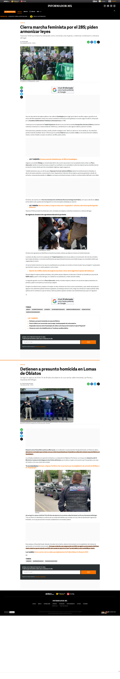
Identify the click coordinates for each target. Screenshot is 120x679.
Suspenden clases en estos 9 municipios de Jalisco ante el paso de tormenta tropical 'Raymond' (57, 325)
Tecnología (61, 603)
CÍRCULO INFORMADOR (39, 16)
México (26, 11)
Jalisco (19, 11)
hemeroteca (55, 605)
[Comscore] (112, 611)
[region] (60, 676)
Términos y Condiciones (40, 346)
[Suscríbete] (111, 1)
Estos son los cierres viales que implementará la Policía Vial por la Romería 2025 (61, 552)
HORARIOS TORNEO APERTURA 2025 (17, 16)
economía (85, 603)
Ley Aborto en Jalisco (37, 309)
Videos (33, 11)
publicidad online (64, 605)
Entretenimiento (71, 603)
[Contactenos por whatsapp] (114, 5)
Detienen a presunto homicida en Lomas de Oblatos (44, 321)
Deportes (55, 603)
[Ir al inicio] (21, 6)
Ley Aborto (47, 309)
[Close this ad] (119, 671)
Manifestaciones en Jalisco (73, 309)
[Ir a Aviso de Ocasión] (50, 592)
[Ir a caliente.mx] (95, 1)
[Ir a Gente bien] (70, 592)
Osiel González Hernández (27, 383)
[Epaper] (102, 1)
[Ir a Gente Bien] (22, 0)
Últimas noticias (10, 11)
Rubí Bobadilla (25, 41)
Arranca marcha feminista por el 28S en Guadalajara (58, 159)
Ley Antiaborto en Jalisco (58, 309)
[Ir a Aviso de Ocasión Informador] (6, 0)
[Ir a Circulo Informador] (14, 0)
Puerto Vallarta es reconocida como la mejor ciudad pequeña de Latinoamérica (52, 323)
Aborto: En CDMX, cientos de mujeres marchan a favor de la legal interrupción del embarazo (61, 270)
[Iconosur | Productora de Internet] (6, 611)
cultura (79, 603)
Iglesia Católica (86, 309)
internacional (47, 603)
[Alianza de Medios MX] (104, 611)
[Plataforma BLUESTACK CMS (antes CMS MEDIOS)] (12, 611)
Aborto (28, 309)
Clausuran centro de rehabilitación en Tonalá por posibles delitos (48, 328)
